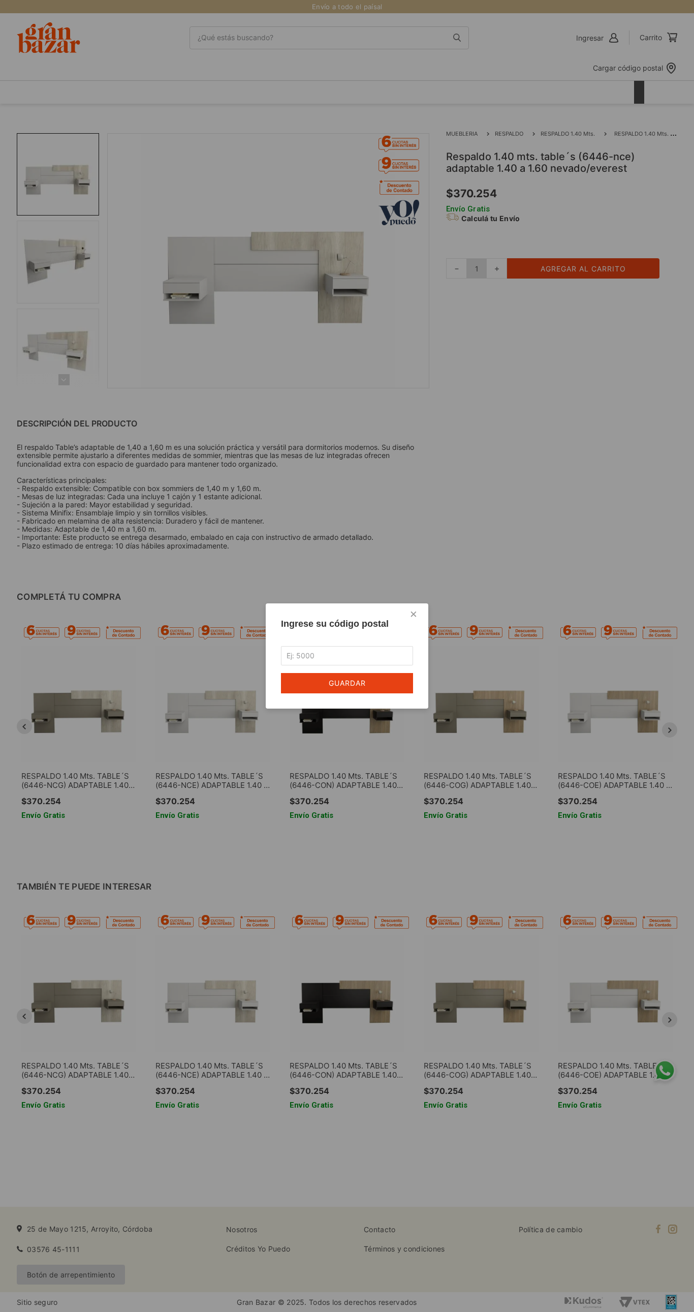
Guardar (347, 683)
